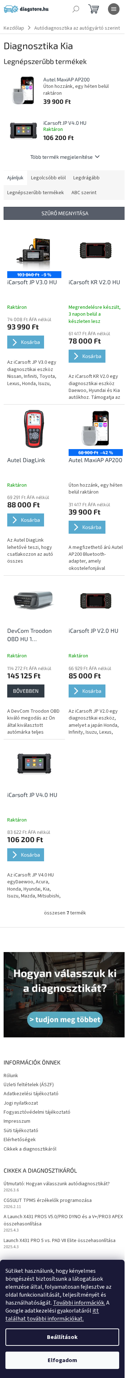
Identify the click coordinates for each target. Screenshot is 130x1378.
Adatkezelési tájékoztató (31, 1093)
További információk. (79, 1303)
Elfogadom (62, 1360)
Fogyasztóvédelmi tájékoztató (37, 1112)
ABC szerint (84, 192)
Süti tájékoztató (21, 1130)
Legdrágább (86, 178)
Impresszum (17, 1121)
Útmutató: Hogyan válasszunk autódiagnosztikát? (57, 1184)
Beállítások (62, 1337)
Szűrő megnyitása (65, 213)
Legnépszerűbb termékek (35, 192)
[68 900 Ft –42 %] (96, 428)
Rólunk (11, 1075)
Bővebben (26, 691)
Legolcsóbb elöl (48, 178)
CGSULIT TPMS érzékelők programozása (48, 1200)
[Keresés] (76, 9)
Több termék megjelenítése (61, 157)
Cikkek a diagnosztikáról (30, 1149)
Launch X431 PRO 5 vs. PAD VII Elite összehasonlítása (60, 1240)
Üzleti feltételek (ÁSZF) (29, 1084)
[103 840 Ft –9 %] (34, 250)
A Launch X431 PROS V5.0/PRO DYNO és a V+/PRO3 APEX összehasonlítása (63, 1220)
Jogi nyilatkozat (21, 1103)
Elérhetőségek (20, 1139)
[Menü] (114, 9)
